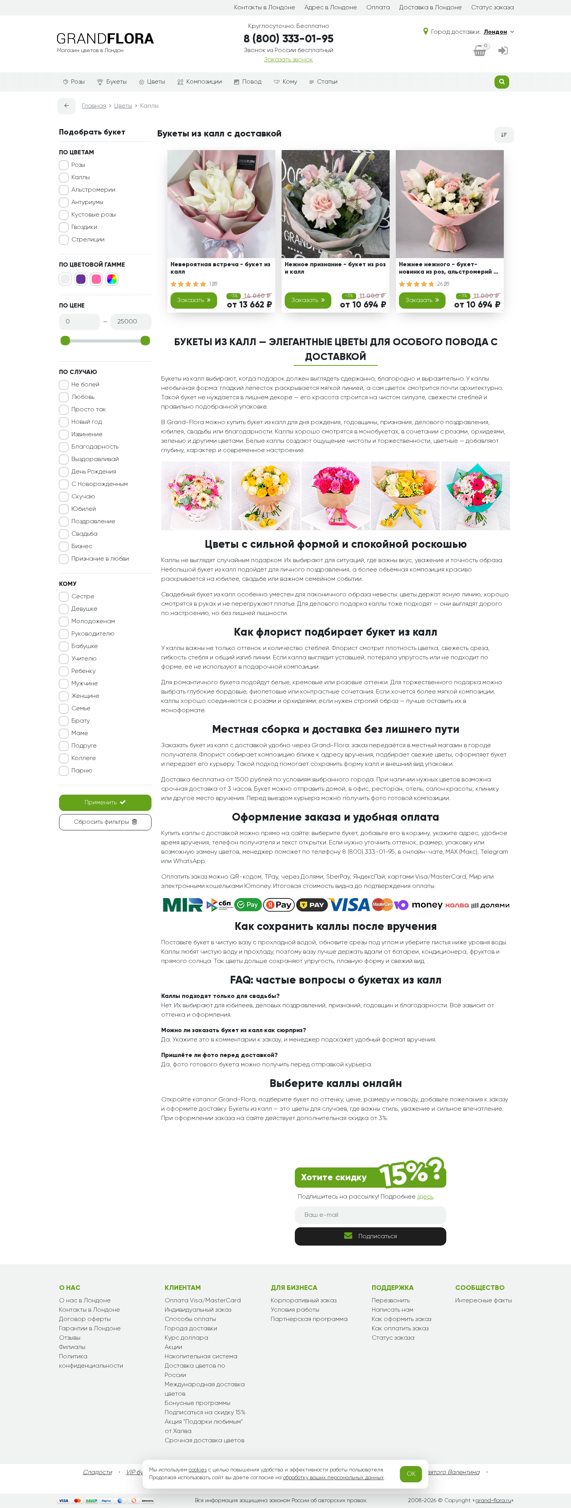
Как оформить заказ (401, 1319)
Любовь (82, 397)
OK (411, 1474)
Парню (81, 771)
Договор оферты (85, 1319)
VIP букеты (141, 1473)
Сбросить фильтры (101, 822)
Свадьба (84, 534)
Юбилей (83, 509)
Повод (251, 82)
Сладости (97, 1473)
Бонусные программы (197, 1403)
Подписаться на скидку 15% (205, 1413)
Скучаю (83, 497)
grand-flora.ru (493, 1500)
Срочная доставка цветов (204, 1441)
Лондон (495, 32)
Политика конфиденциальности (91, 1361)
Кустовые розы (93, 215)
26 (440, 284)
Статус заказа (492, 8)
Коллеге (83, 758)
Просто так (88, 410)
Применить (101, 803)
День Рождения (93, 472)
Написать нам (392, 1310)
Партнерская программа (309, 1319)
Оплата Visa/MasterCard (203, 1301)
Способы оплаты (190, 1319)
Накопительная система (201, 1357)
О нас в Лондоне (85, 1301)
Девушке (84, 609)
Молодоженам (93, 622)
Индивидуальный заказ (198, 1310)
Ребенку (83, 671)
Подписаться (378, 1237)
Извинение (87, 435)
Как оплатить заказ (400, 1329)
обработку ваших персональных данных (333, 1477)
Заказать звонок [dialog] (288, 60)
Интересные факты (483, 1301)
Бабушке (84, 646)
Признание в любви (100, 559)
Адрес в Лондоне (331, 8)
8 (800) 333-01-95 (289, 39)
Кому (290, 82)
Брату (80, 721)
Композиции (204, 82)
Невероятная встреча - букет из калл (220, 268)
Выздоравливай (95, 459)
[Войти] (503, 51)
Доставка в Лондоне (430, 8)
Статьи (327, 82)
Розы (78, 82)
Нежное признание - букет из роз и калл (335, 268)
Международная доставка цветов (205, 1389)
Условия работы (295, 1310)
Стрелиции (87, 240)
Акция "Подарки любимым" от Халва (204, 1427)
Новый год (86, 422)
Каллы (80, 178)
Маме (79, 733)
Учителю (84, 659)
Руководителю (93, 634)
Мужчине (84, 684)
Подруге (84, 746)
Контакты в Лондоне (264, 8)
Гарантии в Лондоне (90, 1329)
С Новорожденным (99, 484)
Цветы (156, 82)
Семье (81, 709)
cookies (198, 1470)
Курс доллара (186, 1338)
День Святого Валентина (442, 1473)
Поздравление (93, 522)
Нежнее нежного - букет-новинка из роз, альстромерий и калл (448, 270)
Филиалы (72, 1347)
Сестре (82, 597)
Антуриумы (87, 202)
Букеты (116, 82)
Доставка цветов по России (195, 1371)
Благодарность (94, 447)
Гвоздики (84, 227)
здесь (425, 1197)
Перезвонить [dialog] (391, 1301)
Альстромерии (93, 190)
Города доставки (191, 1329)
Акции (173, 1347)
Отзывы (69, 1338)
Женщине (85, 696)
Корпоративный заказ (303, 1301)
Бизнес (81, 546)
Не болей (85, 385)
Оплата (378, 8)
